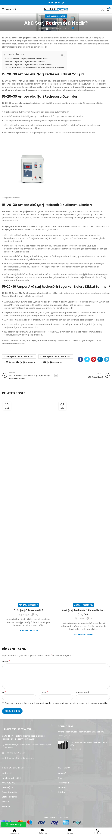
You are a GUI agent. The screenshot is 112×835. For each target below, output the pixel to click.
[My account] (102, 9)
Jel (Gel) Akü (8, 787)
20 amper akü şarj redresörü (56, 356)
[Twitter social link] (52, 2)
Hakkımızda (63, 783)
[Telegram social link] (62, 2)
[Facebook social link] (49, 2)
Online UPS (7, 773)
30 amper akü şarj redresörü (20, 362)
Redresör (6, 806)
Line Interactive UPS (11, 778)
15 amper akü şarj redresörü (20, 356)
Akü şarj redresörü (52, 362)
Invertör (5, 801)
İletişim (61, 792)
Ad (4, 692)
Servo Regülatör (9, 792)
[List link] (28, 752)
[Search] (14, 9)
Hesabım (62, 787)
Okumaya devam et (28, 630)
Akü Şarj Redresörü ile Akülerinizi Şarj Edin (83, 612)
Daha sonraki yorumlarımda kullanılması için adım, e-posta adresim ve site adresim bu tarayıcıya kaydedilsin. (57, 703)
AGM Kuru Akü (8, 783)
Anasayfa (62, 773)
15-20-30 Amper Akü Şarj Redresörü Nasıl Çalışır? (26, 59)
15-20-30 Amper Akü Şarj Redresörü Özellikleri (25, 61)
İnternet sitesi (82, 692)
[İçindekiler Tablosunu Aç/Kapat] (61, 55)
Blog (60, 778)
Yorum (6, 661)
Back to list (56, 375)
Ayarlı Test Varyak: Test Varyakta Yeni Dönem (81, 731)
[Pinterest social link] (56, 2)
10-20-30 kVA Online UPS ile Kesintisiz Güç (88, 744)
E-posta (43, 692)
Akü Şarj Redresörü (56, 16)
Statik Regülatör (9, 797)
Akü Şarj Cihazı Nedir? (28, 610)
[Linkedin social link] (59, 2)
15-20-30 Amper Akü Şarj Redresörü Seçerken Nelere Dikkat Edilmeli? (36, 67)
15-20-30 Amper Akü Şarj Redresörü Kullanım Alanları (28, 64)
